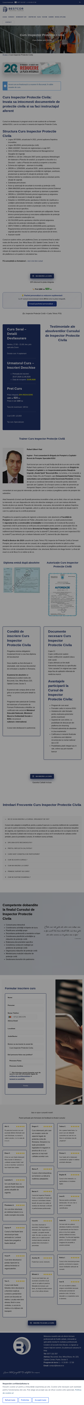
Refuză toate (10, 1400)
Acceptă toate (40, 1400)
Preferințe (25, 1400)
